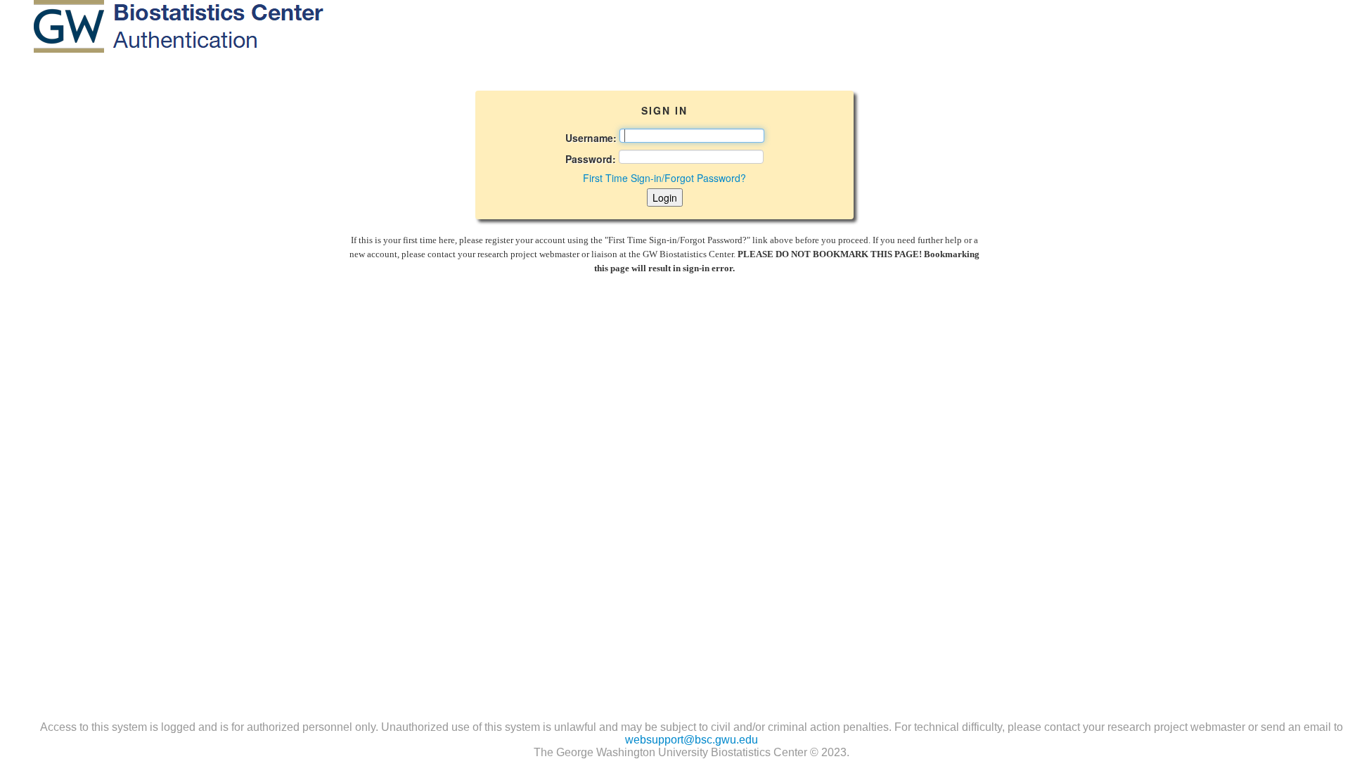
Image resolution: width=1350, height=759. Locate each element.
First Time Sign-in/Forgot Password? (664, 178)
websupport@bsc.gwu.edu (691, 740)
